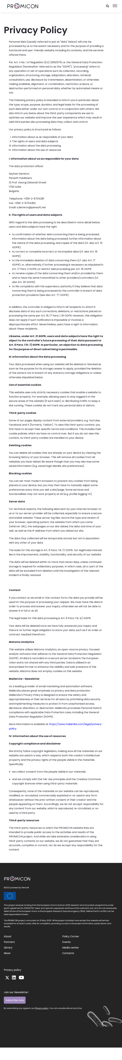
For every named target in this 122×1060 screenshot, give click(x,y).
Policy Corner (70, 936)
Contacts (68, 953)
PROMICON (11, 877)
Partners (9, 942)
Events (66, 942)
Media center (70, 947)
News (7, 953)
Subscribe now (15, 1000)
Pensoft (25, 887)
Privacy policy (12, 970)
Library (8, 947)
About (7, 936)
